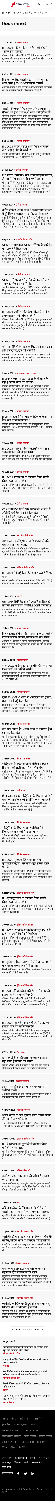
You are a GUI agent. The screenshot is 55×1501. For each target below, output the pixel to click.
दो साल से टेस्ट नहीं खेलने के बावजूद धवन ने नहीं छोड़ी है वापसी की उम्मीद (25, 1059)
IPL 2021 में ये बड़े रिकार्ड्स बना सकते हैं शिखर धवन (27, 575)
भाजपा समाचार (32, 1430)
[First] (12, 1329)
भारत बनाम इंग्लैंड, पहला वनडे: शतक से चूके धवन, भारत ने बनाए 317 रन (25, 543)
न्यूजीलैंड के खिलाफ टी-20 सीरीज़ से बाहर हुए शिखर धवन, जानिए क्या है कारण (27, 1305)
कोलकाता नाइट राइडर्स (26, 373)
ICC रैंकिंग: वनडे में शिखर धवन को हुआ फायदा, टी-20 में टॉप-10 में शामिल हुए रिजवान (27, 177)
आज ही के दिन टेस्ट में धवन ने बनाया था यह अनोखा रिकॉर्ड (25, 1088)
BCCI (19, 596)
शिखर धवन (33, 12)
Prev (18, 1329)
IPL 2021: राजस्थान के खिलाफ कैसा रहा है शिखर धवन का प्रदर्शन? (25, 479)
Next (36, 1329)
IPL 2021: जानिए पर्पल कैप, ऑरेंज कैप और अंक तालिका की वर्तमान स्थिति (25, 314)
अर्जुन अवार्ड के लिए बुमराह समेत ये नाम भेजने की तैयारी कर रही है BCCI (26, 1117)
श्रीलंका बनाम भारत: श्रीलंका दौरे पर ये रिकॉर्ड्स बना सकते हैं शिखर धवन (27, 247)
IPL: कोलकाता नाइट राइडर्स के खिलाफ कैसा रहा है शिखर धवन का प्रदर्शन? (26, 380)
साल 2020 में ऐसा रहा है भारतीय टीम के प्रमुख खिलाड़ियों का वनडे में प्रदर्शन (27, 667)
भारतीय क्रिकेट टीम (24, 239)
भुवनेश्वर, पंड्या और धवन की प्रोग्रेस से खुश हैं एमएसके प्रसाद (25, 1178)
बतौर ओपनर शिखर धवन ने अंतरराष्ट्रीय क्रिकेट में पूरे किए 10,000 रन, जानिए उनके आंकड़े (27, 212)
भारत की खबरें (23, 691)
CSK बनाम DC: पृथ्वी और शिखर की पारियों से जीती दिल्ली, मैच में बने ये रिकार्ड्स (26, 511)
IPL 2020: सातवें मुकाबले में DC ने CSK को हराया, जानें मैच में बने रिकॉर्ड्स (25, 1024)
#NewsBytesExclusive (24, 1424)
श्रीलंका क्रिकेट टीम (11, 1353)
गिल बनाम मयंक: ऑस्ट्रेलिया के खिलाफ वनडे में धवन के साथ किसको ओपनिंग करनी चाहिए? (27, 798)
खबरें (9, 12)
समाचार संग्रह (37, 1462)
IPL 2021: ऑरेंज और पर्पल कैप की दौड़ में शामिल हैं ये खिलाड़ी (24, 49)
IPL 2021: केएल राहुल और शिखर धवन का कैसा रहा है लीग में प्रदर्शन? (25, 148)
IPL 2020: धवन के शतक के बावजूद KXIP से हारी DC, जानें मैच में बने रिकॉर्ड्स (26, 932)
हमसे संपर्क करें (44, 1457)
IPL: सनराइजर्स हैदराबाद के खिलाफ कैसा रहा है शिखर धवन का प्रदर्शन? (27, 418)
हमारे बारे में (7, 1457)
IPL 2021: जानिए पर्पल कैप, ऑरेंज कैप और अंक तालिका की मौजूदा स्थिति (25, 450)
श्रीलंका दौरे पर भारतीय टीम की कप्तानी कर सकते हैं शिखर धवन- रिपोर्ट (25, 282)
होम (3, 12)
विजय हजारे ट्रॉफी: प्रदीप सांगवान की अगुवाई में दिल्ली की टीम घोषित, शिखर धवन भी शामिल (27, 635)
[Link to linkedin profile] (33, 1474)
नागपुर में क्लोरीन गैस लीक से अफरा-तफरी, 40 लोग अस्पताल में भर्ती (26, 1361)
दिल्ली (5, 1390)
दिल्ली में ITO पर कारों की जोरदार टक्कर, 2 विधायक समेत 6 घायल (26, 1385)
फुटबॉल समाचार (45, 1436)
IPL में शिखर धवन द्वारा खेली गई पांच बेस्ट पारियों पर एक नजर (24, 1146)
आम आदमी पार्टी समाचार (12, 1430)
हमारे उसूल (6, 1462)
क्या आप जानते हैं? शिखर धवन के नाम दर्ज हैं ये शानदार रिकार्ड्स (27, 731)
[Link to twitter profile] (25, 1474)
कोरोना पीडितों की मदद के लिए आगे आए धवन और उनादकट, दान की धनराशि (27, 348)
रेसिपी (4, 1447)
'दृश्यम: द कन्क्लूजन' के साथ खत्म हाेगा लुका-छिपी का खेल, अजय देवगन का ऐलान (26, 1397)
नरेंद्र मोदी (38, 1418)
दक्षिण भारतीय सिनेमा (18, 1447)
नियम (32, 1457)
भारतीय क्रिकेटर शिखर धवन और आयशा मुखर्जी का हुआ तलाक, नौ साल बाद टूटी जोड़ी (26, 110)
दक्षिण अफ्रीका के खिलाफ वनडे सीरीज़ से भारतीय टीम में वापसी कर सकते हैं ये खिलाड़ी (26, 1210)
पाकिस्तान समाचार (26, 1441)
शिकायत (17, 1462)
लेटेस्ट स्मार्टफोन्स (9, 1441)
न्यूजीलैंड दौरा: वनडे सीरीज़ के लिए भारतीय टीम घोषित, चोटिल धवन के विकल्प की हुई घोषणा (27, 1238)
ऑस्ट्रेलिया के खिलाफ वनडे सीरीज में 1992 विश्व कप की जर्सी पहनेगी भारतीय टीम (25, 766)
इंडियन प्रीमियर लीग (25, 567)
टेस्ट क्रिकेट (21, 1052)
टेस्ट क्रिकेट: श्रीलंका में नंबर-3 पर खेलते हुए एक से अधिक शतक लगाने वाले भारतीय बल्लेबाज (25, 1373)
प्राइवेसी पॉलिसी (21, 1457)
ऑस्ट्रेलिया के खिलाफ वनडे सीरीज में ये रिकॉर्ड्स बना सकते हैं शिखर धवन (23, 830)
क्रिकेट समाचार (23, 42)
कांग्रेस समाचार (25, 1418)
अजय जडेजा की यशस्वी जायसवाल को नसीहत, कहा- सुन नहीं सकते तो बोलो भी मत (26, 1349)
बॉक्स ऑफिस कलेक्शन (11, 1436)
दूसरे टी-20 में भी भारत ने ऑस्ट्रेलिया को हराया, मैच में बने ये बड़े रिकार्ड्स (27, 699)
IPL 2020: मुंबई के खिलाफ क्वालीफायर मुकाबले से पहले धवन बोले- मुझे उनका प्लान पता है (25, 863)
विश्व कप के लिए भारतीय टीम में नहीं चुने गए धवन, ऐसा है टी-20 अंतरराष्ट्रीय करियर (25, 81)
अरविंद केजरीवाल (9, 1418)
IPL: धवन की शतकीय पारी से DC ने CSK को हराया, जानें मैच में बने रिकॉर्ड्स (26, 993)
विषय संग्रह (6, 1466)
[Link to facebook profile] (18, 1474)
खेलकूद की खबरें (20, 12)
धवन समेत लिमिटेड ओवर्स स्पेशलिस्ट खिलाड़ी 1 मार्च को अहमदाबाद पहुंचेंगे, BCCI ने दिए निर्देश (27, 603)
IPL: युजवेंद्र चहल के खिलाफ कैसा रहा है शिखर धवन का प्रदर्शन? (24, 900)
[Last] (42, 1329)
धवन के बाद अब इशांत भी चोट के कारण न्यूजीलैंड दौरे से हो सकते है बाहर (23, 1270)
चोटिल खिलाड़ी (23, 1170)
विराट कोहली (22, 660)
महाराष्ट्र (6, 1365)
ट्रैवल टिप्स (6, 1424)
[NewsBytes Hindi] (20, 4)
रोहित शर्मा (21, 790)
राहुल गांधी (41, 1441)
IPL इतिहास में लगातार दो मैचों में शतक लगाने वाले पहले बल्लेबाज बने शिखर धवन (26, 964)
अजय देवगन (8, 1402)
